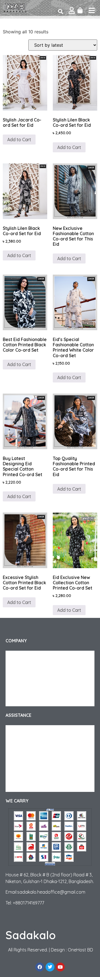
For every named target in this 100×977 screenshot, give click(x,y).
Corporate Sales (25, 678)
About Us (19, 656)
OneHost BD (80, 950)
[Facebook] (39, 967)
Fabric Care (21, 764)
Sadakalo (31, 935)
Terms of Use (22, 700)
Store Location (24, 786)
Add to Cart (19, 139)
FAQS (16, 753)
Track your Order (26, 667)
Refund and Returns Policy (34, 742)
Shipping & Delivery (28, 731)
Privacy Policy (23, 689)
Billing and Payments (29, 775)
